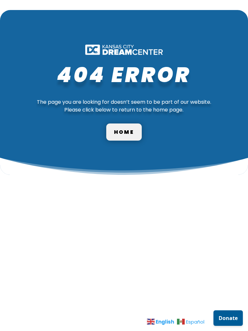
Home (124, 132)
